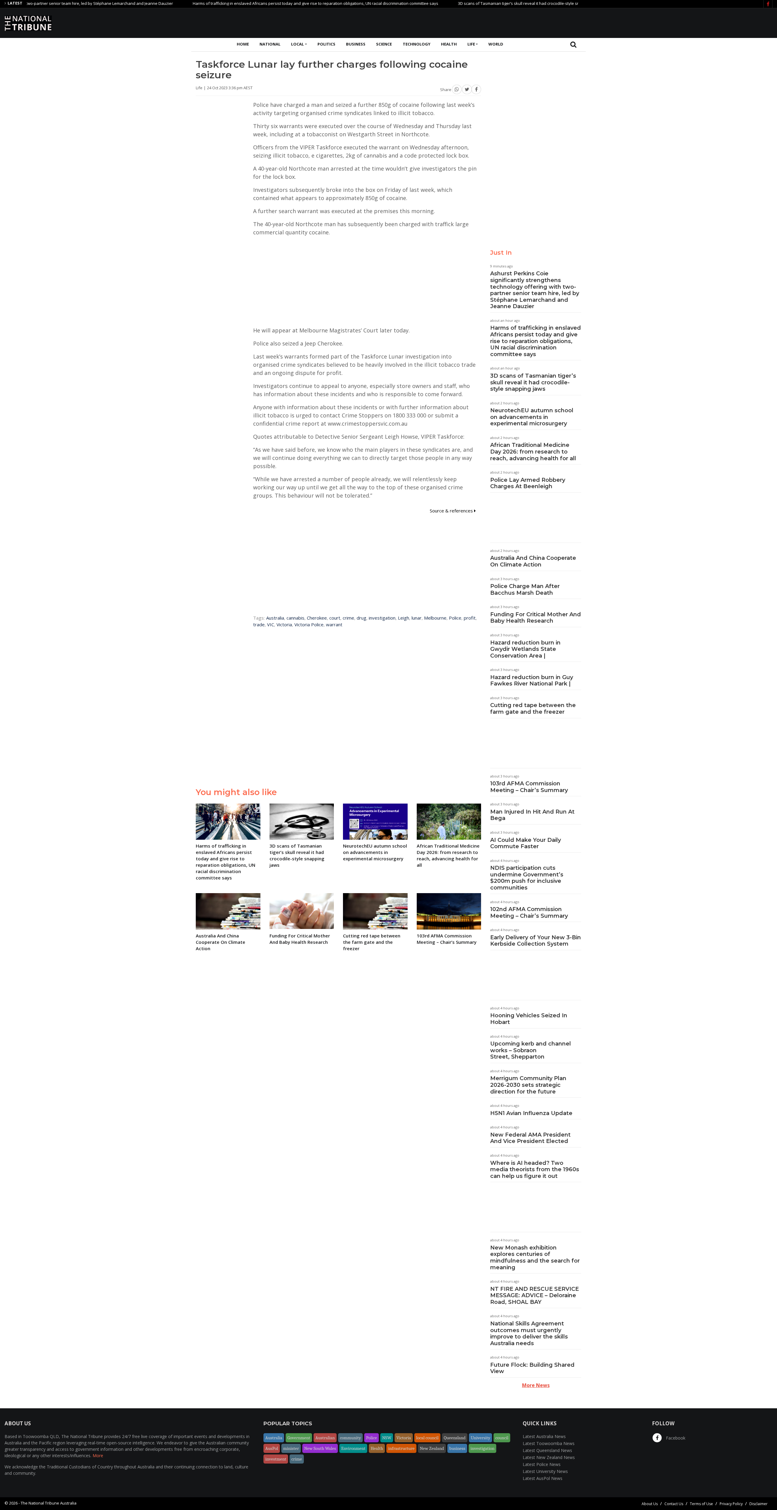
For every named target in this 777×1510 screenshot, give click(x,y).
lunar (417, 618)
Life (471, 44)
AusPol (271, 1448)
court (334, 618)
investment (275, 1459)
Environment (353, 1448)
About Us (650, 1503)
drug (361, 618)
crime (348, 618)
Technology (416, 44)
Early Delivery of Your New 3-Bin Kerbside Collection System (535, 940)
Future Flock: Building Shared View (532, 1368)
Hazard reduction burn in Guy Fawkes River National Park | (531, 680)
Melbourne (435, 618)
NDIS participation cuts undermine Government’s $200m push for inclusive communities (526, 878)
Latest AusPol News (542, 1478)
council (501, 1437)
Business (355, 44)
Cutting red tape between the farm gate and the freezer (533, 708)
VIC (270, 624)
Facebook (675, 1438)
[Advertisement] (661, 22)
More (98, 1455)
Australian (325, 1437)
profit (470, 618)
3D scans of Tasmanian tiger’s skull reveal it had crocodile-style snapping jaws (492, 3)
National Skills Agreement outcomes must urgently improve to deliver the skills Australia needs (529, 1333)
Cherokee (317, 618)
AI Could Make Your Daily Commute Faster (525, 843)
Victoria (284, 624)
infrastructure (401, 1448)
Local (297, 44)
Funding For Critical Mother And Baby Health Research (535, 617)
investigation (382, 618)
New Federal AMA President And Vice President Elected (530, 1138)
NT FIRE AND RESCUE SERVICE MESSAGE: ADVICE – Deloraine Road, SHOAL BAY (534, 1295)
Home (243, 44)
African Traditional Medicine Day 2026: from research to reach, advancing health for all (533, 451)
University (480, 1437)
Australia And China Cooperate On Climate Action (533, 561)
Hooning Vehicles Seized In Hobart (528, 1018)
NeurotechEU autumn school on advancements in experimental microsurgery (531, 417)
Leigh (403, 618)
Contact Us (673, 1503)
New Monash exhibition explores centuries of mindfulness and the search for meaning (535, 1257)
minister (291, 1448)
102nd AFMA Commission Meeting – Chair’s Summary (529, 912)
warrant (334, 624)
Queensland (455, 1437)
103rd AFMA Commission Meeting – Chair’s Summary (529, 787)
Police (455, 618)
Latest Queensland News (547, 1450)
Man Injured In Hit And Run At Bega (532, 815)
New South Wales (320, 1448)
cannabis (295, 618)
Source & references (452, 511)
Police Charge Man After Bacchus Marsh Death (525, 589)
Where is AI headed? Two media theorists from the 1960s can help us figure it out (534, 1169)
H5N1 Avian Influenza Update (531, 1113)
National (270, 44)
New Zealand (432, 1448)
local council (427, 1437)
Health (449, 44)
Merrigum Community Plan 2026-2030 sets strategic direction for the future (528, 1085)
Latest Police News (542, 1464)
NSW (386, 1437)
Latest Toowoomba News (549, 1443)
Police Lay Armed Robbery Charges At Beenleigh (527, 483)
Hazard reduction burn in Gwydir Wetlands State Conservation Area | (525, 649)
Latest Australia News (544, 1436)
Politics (326, 44)
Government (298, 1437)
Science (384, 44)
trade (259, 624)
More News (536, 1385)
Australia (275, 618)
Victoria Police (309, 624)
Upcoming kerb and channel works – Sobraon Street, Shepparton (530, 1050)
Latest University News (545, 1471)
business (457, 1448)
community (350, 1437)
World (495, 44)
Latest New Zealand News (549, 1457)
